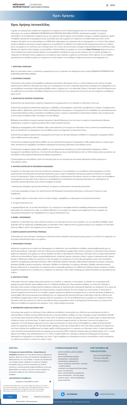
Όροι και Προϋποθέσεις (102, 355)
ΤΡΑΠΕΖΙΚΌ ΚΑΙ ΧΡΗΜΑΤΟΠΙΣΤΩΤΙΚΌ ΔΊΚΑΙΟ (72, 368)
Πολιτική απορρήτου (31, 401)
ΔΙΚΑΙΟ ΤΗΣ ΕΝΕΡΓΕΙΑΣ (65, 371)
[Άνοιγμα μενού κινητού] (107, 5)
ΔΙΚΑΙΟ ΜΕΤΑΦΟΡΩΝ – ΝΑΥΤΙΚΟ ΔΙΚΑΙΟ (71, 375)
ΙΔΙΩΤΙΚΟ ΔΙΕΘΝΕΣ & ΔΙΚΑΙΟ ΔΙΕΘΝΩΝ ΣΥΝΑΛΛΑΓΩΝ (70, 353)
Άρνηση (25, 397)
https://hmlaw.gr (101, 31)
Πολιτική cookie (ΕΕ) (100, 358)
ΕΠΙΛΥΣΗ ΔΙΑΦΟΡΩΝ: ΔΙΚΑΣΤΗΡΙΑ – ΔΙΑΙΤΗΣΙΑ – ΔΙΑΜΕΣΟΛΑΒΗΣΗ (73, 365)
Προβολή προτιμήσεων (42, 397)
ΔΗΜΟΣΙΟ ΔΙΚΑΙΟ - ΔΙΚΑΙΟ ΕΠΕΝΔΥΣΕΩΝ (71, 378)
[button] (50, 382)
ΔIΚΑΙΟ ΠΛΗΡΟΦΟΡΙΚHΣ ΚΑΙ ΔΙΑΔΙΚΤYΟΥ (71, 373)
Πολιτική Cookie (20, 401)
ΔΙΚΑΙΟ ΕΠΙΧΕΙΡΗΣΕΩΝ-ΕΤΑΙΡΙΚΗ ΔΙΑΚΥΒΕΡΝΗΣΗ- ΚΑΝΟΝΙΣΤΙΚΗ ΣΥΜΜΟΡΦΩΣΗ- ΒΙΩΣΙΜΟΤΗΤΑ (68, 359)
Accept (10, 397)
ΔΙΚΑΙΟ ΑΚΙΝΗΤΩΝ (64, 380)
